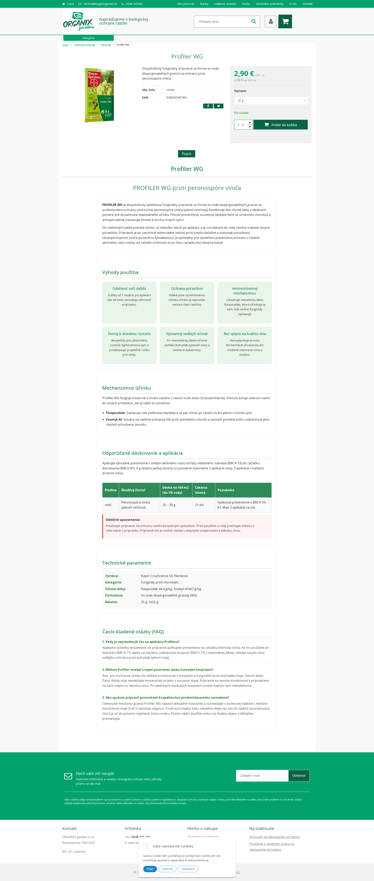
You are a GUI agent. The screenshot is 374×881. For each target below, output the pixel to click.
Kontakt (308, 4)
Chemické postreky (84, 44)
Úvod (70, 4)
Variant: (240, 91)
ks (243, 124)
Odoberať (299, 775)
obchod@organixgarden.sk (100, 4)
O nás (293, 4)
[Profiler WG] (99, 95)
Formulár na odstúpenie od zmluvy (274, 837)
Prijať (150, 868)
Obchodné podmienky (270, 4)
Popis (186, 153)
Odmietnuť (188, 868)
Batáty (204, 4)
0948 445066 (134, 4)
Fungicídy (106, 44)
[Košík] (286, 21)
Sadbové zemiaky (225, 4)
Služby (246, 4)
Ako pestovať (185, 4)
